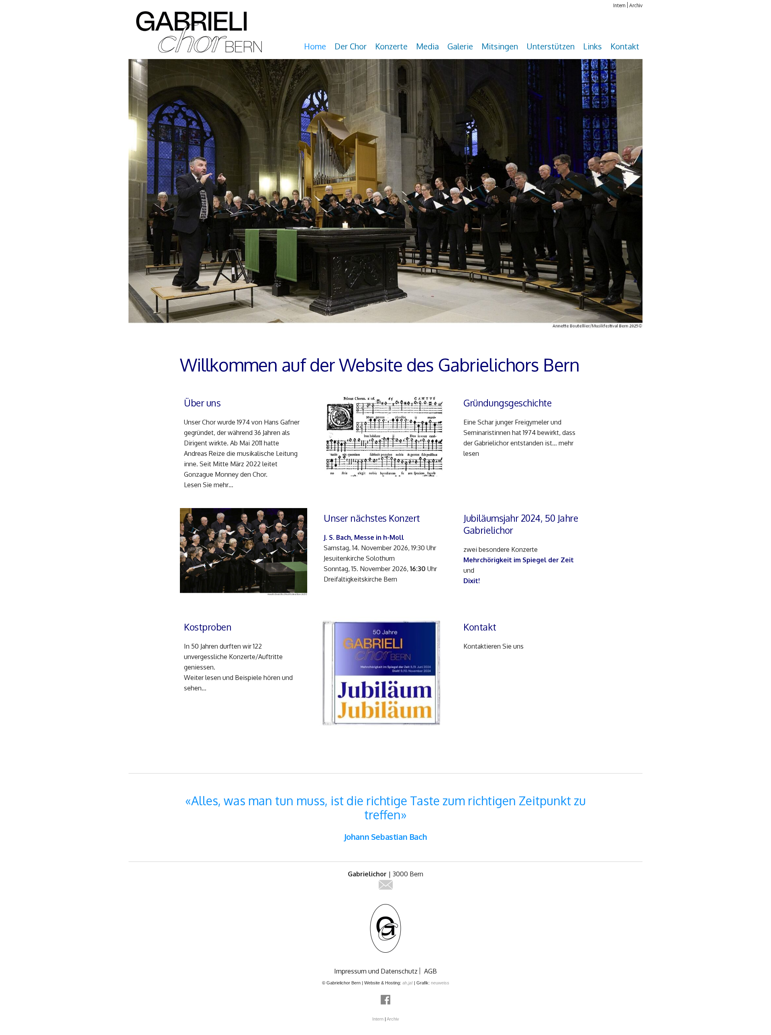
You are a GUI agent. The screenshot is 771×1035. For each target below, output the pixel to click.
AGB (430, 971)
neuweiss (440, 982)
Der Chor (351, 46)
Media (427, 46)
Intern (619, 5)
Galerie (460, 46)
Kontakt (624, 46)
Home (315, 46)
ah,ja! (407, 982)
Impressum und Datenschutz (376, 971)
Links (592, 46)
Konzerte (391, 46)
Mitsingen (499, 46)
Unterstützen (550, 46)
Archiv (635, 5)
